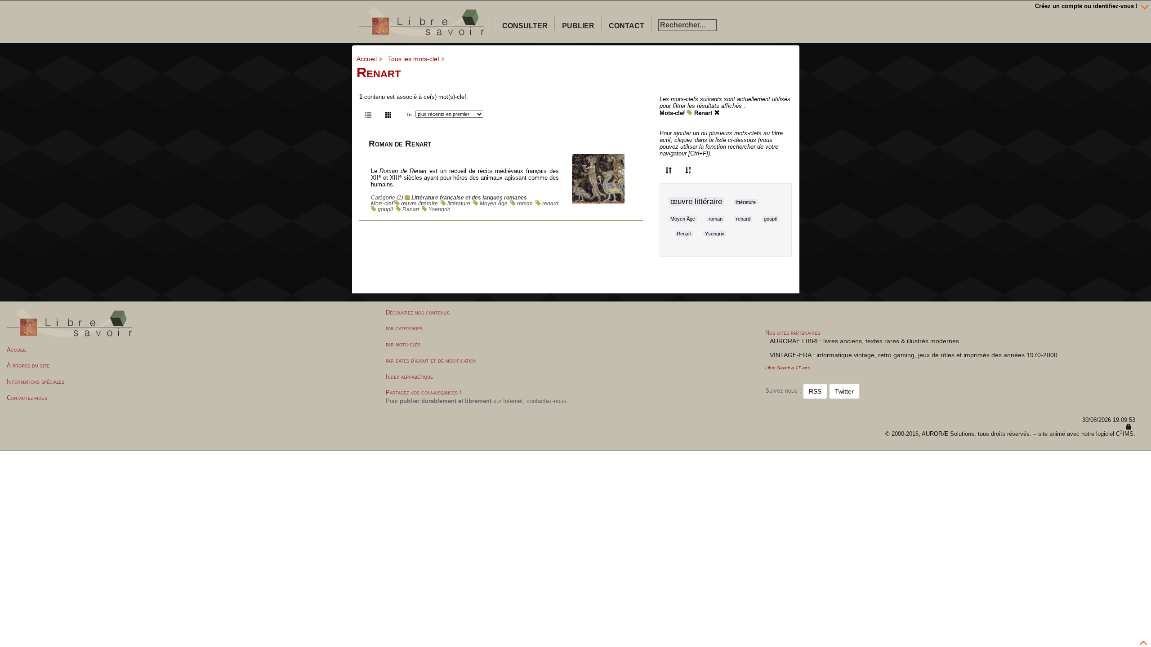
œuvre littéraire (419, 203)
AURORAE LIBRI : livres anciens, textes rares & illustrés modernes (864, 341)
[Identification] (1129, 427)
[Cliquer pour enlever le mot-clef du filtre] (717, 113)
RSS (815, 391)
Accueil (367, 58)
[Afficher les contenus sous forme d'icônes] (388, 114)
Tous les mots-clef (413, 58)
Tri (409, 114)
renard (550, 203)
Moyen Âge (494, 203)
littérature (458, 203)
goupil (385, 209)
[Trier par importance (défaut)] (669, 170)
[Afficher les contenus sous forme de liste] (368, 114)
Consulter (525, 26)
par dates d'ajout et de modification (431, 360)
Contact (626, 26)
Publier (578, 26)
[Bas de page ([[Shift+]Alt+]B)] (1145, 6)
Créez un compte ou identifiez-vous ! (1086, 6)
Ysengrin (439, 209)
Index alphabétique (409, 376)
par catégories (404, 328)
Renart (410, 209)
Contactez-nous (27, 397)
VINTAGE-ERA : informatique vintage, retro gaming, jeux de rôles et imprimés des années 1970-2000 (913, 355)
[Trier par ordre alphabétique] (688, 170)
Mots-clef (672, 113)
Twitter (844, 391)
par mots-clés (403, 344)
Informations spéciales (35, 381)
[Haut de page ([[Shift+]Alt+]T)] (1144, 641)
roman (525, 203)
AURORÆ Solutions (948, 433)
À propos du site (28, 365)
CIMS (1124, 433)
